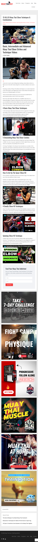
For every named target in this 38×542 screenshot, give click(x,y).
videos (4, 24)
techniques (32, 22)
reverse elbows (12, 22)
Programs (27, 3)
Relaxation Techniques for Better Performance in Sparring (17, 520)
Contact (33, 7)
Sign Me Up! (9, 284)
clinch (4, 22)
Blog (35, 3)
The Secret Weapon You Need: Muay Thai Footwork (15, 517)
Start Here (18, 3)
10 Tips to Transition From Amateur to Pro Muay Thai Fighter (17, 523)
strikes (27, 22)
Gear (32, 3)
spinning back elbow (21, 22)
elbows (7, 22)
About (23, 3)
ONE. (3, 81)
